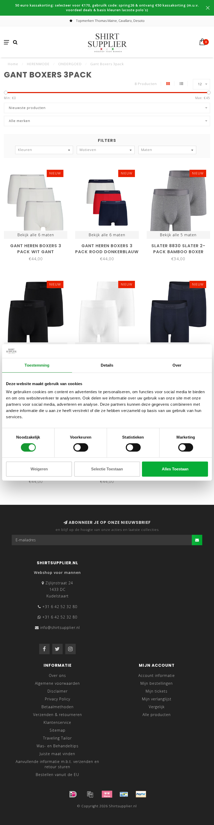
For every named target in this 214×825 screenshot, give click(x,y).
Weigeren (39, 469)
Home (13, 64)
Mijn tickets (157, 691)
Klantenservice (57, 722)
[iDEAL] (73, 794)
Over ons (57, 675)
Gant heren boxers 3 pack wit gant (35, 249)
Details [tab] (107, 365)
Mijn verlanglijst (156, 698)
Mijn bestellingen (156, 683)
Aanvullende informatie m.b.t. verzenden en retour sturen (57, 764)
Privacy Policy (57, 698)
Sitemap (58, 730)
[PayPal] (140, 794)
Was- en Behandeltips (58, 745)
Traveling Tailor (57, 738)
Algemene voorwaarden (57, 683)
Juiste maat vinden (57, 753)
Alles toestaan (175, 469)
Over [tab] (177, 365)
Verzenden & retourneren (57, 714)
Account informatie (156, 675)
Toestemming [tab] (37, 365)
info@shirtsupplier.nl (60, 627)
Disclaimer (57, 691)
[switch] (80, 447)
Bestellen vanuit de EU (57, 774)
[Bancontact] (123, 794)
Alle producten (156, 714)
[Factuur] (90, 794)
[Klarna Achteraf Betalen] (107, 794)
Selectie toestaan (107, 469)
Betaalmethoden (57, 706)
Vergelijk (157, 706)
